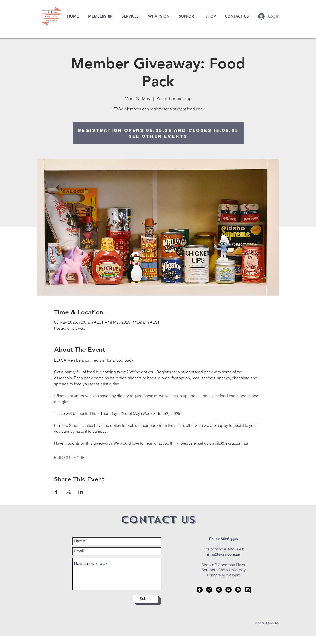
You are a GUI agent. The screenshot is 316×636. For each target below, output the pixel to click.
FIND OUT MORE (69, 457)
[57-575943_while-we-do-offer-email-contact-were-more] (248, 590)
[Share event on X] (68, 492)
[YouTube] (228, 590)
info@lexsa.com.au (223, 554)
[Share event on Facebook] (56, 492)
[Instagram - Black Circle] (209, 590)
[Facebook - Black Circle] (200, 590)
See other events (158, 136)
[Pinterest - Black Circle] (219, 590)
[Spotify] (238, 590)
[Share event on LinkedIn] (80, 492)
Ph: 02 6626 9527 (223, 539)
